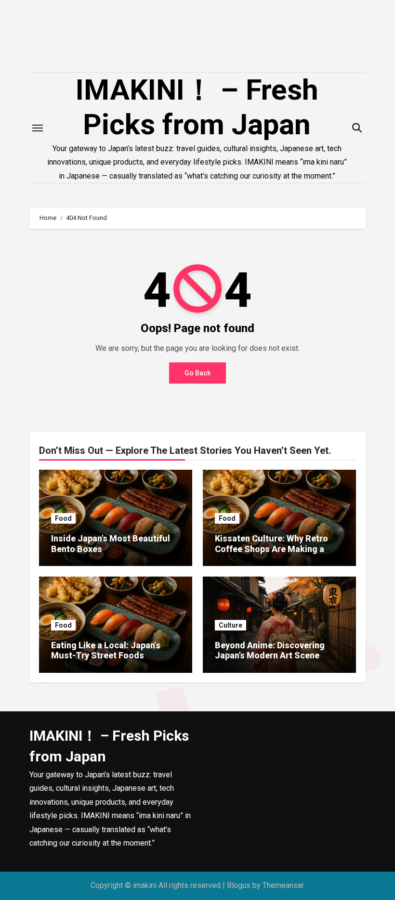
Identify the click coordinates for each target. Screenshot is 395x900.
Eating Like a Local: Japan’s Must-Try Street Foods (105, 650)
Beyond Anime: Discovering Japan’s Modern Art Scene (270, 650)
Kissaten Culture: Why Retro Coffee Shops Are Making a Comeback (271, 548)
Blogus (238, 885)
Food (63, 518)
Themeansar (283, 885)
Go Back (197, 373)
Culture (230, 625)
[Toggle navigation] (37, 128)
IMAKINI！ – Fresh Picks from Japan (197, 107)
